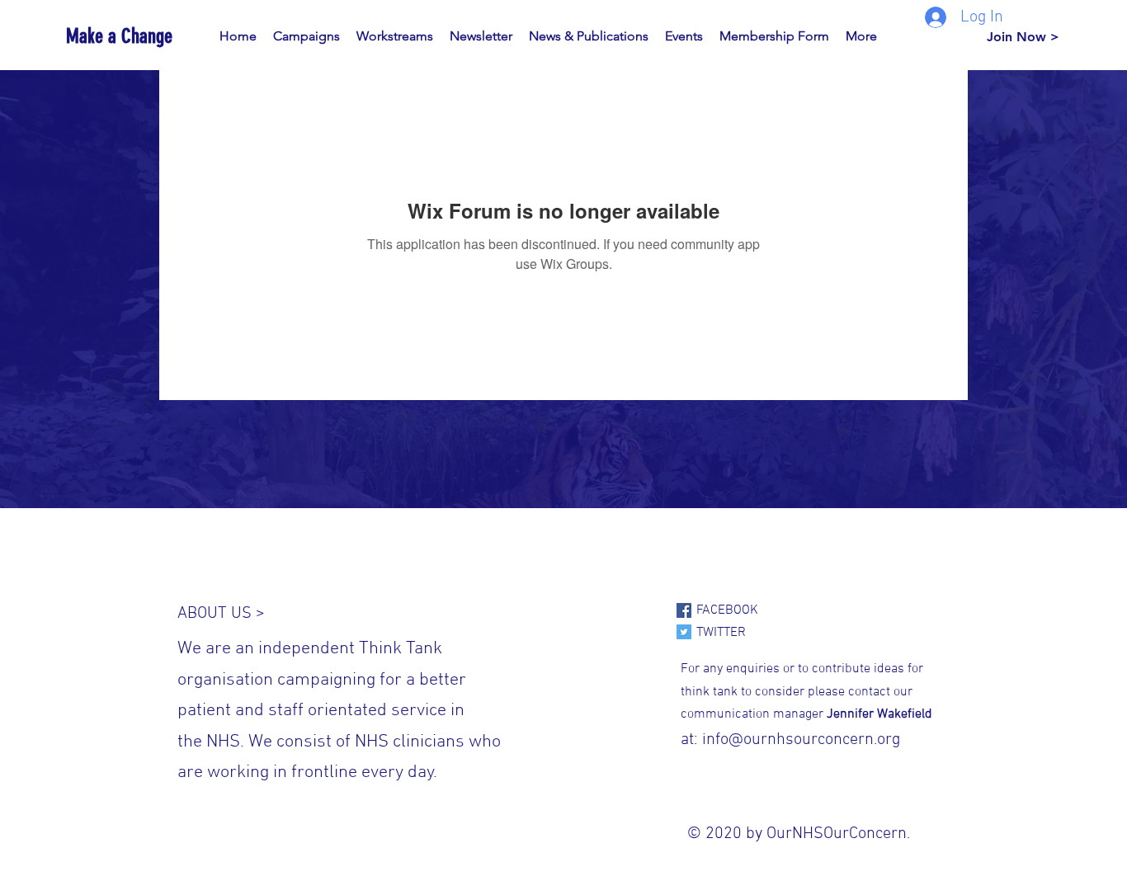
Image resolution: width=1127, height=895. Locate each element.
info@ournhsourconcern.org (801, 740)
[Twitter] (684, 631)
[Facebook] (684, 610)
